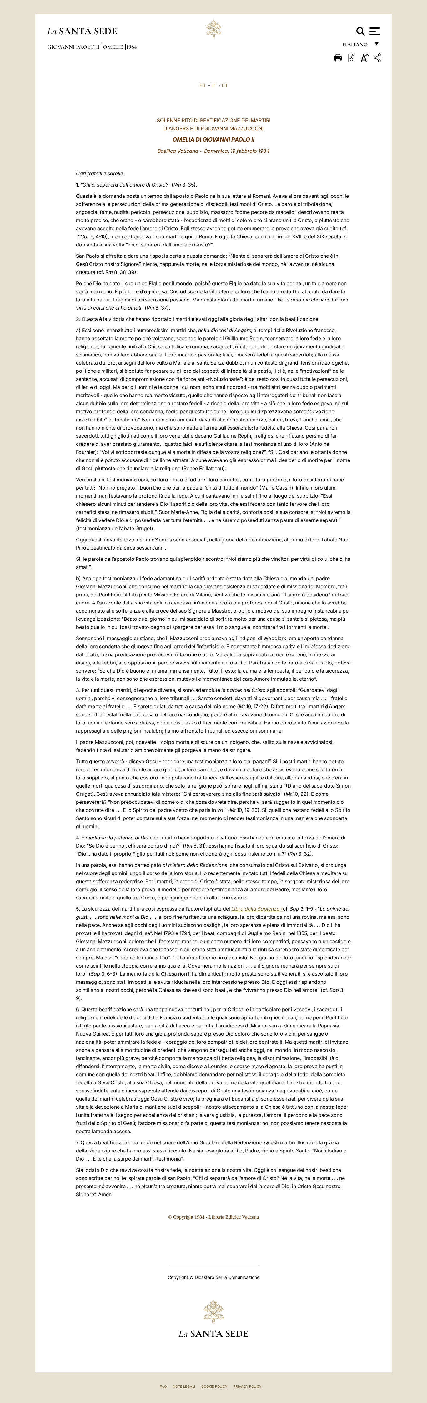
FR (202, 85)
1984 (131, 46)
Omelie (113, 46)
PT (225, 85)
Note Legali (184, 1386)
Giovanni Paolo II (74, 46)
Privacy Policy (247, 1386)
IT (213, 85)
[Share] (378, 58)
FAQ (163, 1386)
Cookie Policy (214, 1386)
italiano (356, 46)
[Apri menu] (374, 31)
